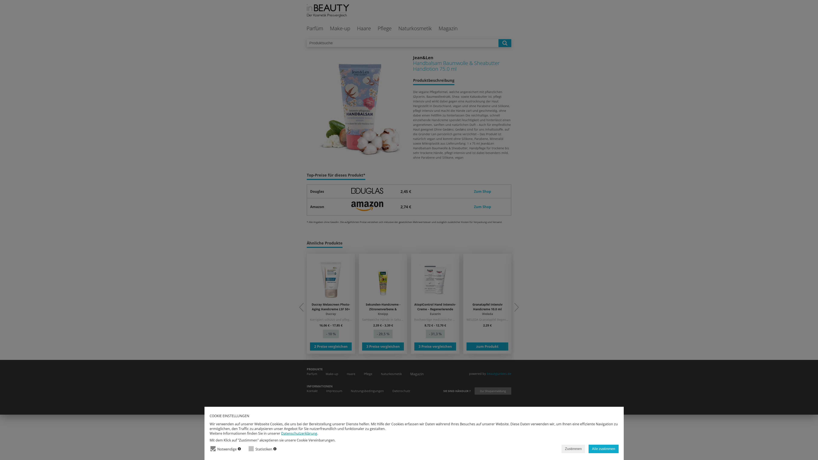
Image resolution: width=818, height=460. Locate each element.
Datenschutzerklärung (299, 433)
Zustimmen (573, 449)
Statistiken (263, 449)
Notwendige (227, 449)
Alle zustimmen (603, 449)
